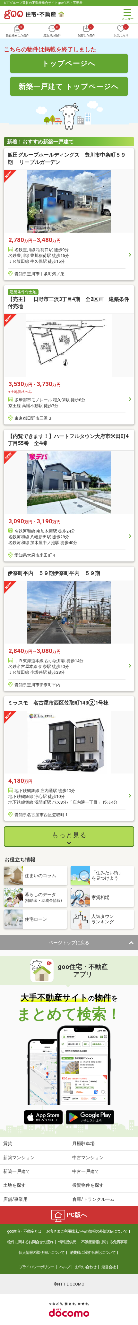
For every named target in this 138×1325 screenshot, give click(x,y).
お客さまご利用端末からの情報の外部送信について (86, 1231)
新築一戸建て (16, 1171)
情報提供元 (67, 1242)
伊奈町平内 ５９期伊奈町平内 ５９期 (54, 573)
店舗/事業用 (15, 1199)
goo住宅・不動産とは (24, 1231)
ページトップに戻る (69, 942)
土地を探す (14, 1185)
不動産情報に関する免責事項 (104, 1242)
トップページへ (69, 63)
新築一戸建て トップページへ (69, 86)
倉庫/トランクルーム (93, 1199)
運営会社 (108, 1267)
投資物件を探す (88, 1185)
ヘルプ (64, 1267)
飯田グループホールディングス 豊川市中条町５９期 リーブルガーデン (67, 158)
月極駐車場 (83, 1143)
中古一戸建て (85, 1171)
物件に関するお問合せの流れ (30, 1242)
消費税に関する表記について (93, 1252)
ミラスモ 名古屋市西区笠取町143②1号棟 (58, 703)
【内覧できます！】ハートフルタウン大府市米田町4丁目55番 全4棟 (68, 439)
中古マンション (88, 1157)
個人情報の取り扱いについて (42, 1252)
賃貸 (7, 1143)
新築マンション (19, 1157)
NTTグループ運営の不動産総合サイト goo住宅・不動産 (43, 2)
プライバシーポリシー (36, 1267)
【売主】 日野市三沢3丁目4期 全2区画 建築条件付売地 (68, 302)
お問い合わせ (85, 1267)
